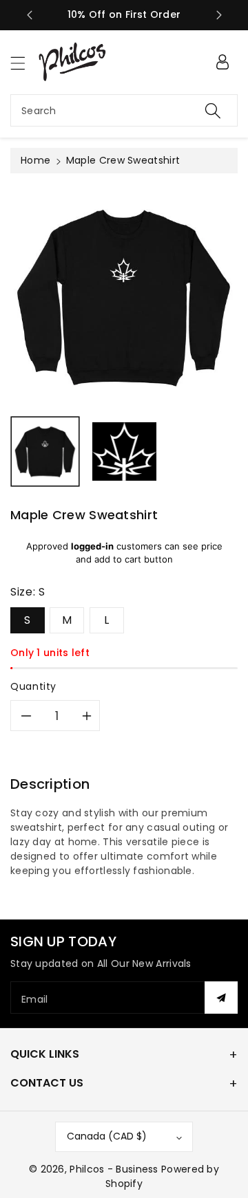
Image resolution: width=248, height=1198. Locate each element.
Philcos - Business (114, 1169)
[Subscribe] (221, 997)
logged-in (92, 546)
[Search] (213, 110)
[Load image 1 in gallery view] (45, 451)
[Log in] (222, 62)
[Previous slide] (29, 15)
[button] (24, 63)
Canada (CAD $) (107, 1136)
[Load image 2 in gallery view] (124, 451)
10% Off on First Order (124, 14)
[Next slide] (219, 15)
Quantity (33, 686)
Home (35, 160)
